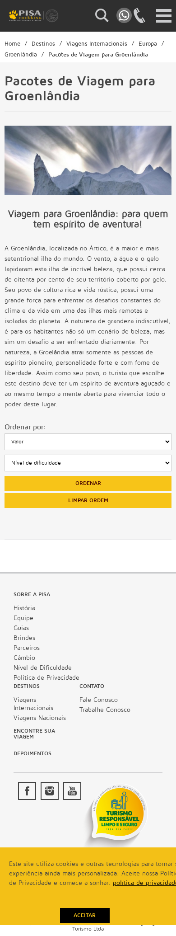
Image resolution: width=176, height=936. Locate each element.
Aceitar (85, 915)
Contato (91, 686)
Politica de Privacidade (46, 677)
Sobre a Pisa (32, 594)
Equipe (23, 618)
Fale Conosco (98, 699)
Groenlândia (21, 55)
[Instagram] (50, 791)
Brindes (24, 638)
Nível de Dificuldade (43, 667)
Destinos (43, 44)
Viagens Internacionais (96, 44)
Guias (21, 628)
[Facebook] (27, 791)
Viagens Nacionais (40, 718)
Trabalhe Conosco (104, 709)
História (24, 608)
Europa (148, 44)
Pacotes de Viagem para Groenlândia (98, 55)
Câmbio (24, 657)
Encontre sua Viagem (34, 734)
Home (12, 44)
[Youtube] (72, 791)
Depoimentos (32, 754)
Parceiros (27, 647)
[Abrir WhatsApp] (153, 913)
